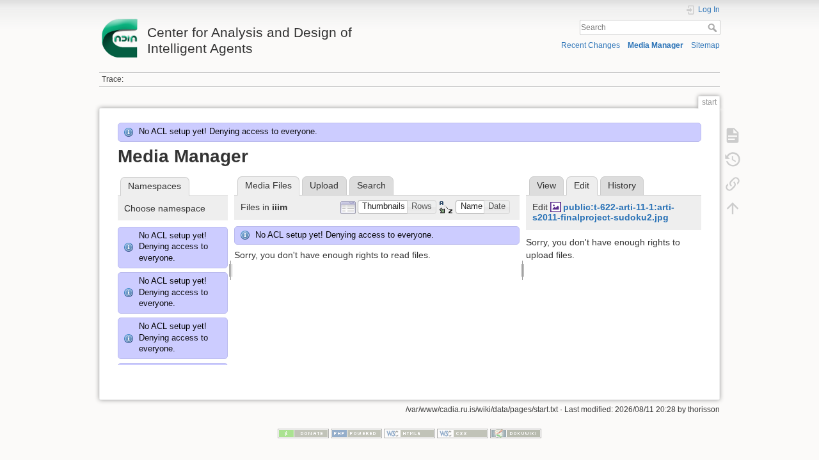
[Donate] (303, 432)
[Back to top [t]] (732, 208)
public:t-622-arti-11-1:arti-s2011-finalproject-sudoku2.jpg (603, 212)
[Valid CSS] (462, 432)
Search (714, 27)
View (546, 185)
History (622, 185)
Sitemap (705, 45)
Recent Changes (590, 45)
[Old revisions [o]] (732, 160)
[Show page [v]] (732, 135)
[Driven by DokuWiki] (515, 432)
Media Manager (655, 45)
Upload (324, 185)
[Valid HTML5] (409, 432)
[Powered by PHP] (356, 432)
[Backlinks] (732, 184)
